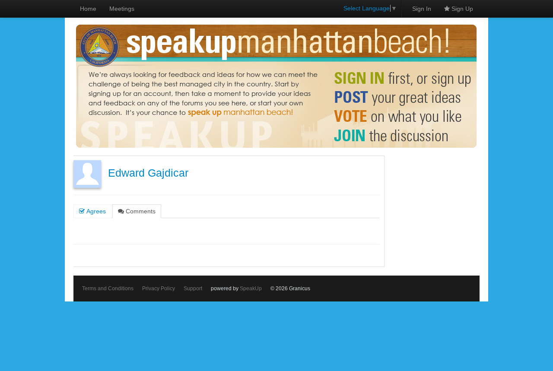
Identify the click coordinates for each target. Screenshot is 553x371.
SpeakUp (251, 288)
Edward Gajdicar (148, 173)
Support (193, 288)
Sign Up (461, 8)
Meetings (121, 8)
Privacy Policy (158, 288)
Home (88, 8)
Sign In (421, 8)
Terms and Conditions (107, 288)
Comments (140, 211)
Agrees (95, 211)
